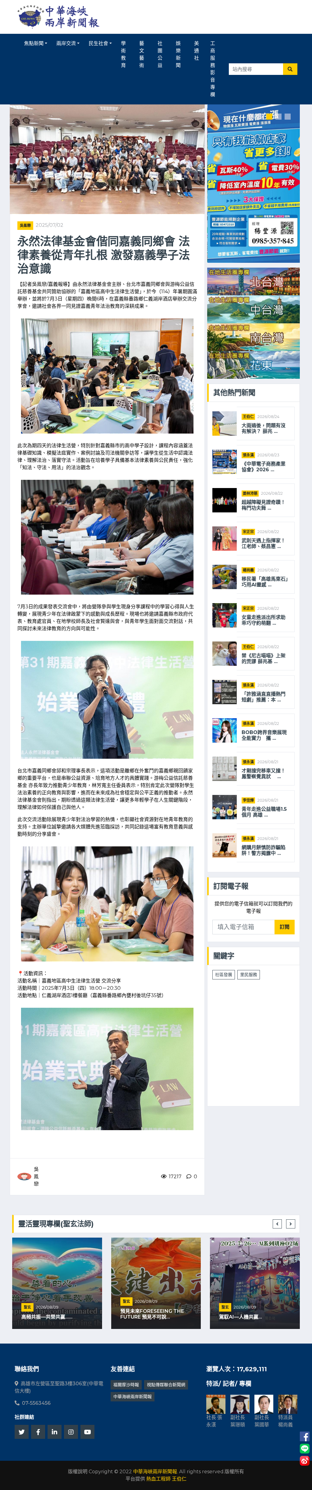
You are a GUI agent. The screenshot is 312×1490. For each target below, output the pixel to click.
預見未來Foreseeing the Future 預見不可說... (152, 1314)
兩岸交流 (66, 43)
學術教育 (123, 54)
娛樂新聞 (178, 54)
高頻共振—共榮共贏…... (47, 1317)
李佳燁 (248, 800)
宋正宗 (248, 531)
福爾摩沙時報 (126, 1384)
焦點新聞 (34, 43)
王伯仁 (248, 416)
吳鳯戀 (25, 225)
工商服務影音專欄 (212, 68)
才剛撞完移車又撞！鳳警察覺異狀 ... (263, 773)
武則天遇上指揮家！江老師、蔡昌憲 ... (263, 543)
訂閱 (284, 927)
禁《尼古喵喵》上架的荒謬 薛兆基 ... (263, 658)
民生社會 (98, 43)
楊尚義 (248, 570)
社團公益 (160, 54)
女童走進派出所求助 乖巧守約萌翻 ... (265, 620)
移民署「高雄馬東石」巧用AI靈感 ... (265, 582)
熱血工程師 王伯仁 (166, 1479)
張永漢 (248, 455)
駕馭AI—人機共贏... (240, 1317)
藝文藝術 (141, 54)
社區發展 (223, 974)
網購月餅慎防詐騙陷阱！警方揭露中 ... (263, 850)
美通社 (196, 50)
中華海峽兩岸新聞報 (132, 1396)
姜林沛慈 (250, 493)
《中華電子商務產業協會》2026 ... (263, 467)
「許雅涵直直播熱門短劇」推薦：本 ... (263, 697)
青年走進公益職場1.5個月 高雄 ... (264, 812)
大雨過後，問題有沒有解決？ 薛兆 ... (263, 428)
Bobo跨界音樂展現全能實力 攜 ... (264, 735)
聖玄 (27, 1307)
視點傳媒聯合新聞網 (166, 1384)
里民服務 (248, 974)
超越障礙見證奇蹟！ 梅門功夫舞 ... (263, 505)
